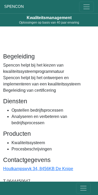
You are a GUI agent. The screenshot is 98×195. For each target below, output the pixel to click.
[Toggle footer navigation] (83, 188)
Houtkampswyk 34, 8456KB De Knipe (38, 168)
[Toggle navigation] (86, 7)
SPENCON (14, 6)
